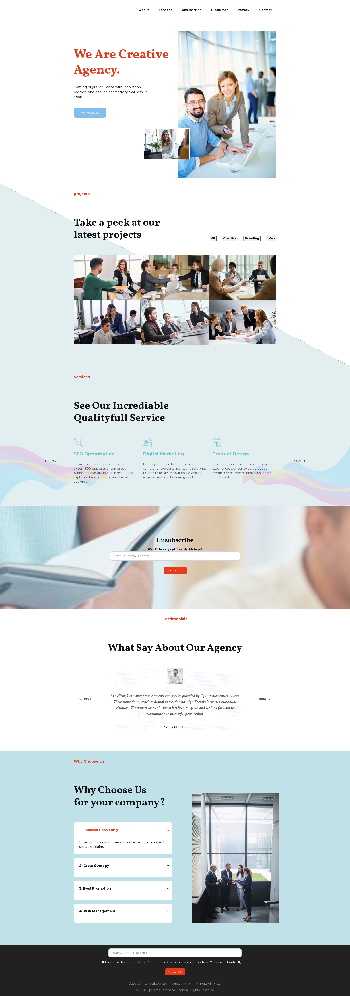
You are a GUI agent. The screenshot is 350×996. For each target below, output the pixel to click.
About (144, 10)
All (213, 238)
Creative (230, 238)
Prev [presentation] (52, 461)
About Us (93, 112)
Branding (252, 238)
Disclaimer (219, 10)
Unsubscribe (191, 10)
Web (271, 238)
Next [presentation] (297, 461)
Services (165, 10)
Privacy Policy (135, 962)
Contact (265, 10)
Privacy (243, 10)
